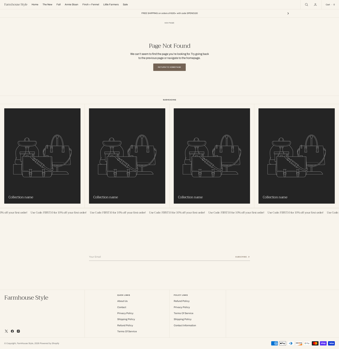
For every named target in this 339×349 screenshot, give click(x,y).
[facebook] (12, 331)
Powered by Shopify (49, 343)
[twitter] (6, 331)
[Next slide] (288, 13)
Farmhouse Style (25, 343)
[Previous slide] (51, 13)
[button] (315, 4)
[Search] (306, 4)
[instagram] (18, 331)
